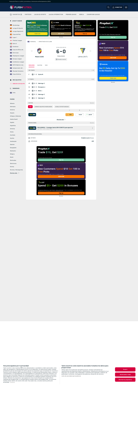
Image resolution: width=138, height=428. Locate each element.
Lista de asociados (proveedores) (71, 376)
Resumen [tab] (31, 65)
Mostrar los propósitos (125, 379)
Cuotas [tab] (39, 65)
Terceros (12, 382)
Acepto (125, 369)
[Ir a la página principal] (24, 7)
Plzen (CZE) (39, 57)
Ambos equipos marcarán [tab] (43, 106)
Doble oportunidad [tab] (62, 106)
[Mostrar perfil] (39, 51)
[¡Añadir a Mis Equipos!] (31, 51)
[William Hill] (32, 114)
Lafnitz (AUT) (82, 57)
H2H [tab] (46, 65)
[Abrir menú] (126, 7)
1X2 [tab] (30, 106)
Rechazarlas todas (125, 374)
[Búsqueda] (108, 7)
